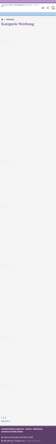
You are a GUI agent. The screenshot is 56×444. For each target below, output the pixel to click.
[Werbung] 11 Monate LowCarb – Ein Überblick (16, 167)
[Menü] (48, 8)
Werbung (6, 42)
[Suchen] (53, 8)
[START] (2, 19)
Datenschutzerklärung (12, 432)
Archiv (29, 429)
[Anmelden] (43, 8)
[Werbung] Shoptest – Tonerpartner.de (20, 209)
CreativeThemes (33, 441)
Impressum (37, 429)
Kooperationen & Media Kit (12, 429)
